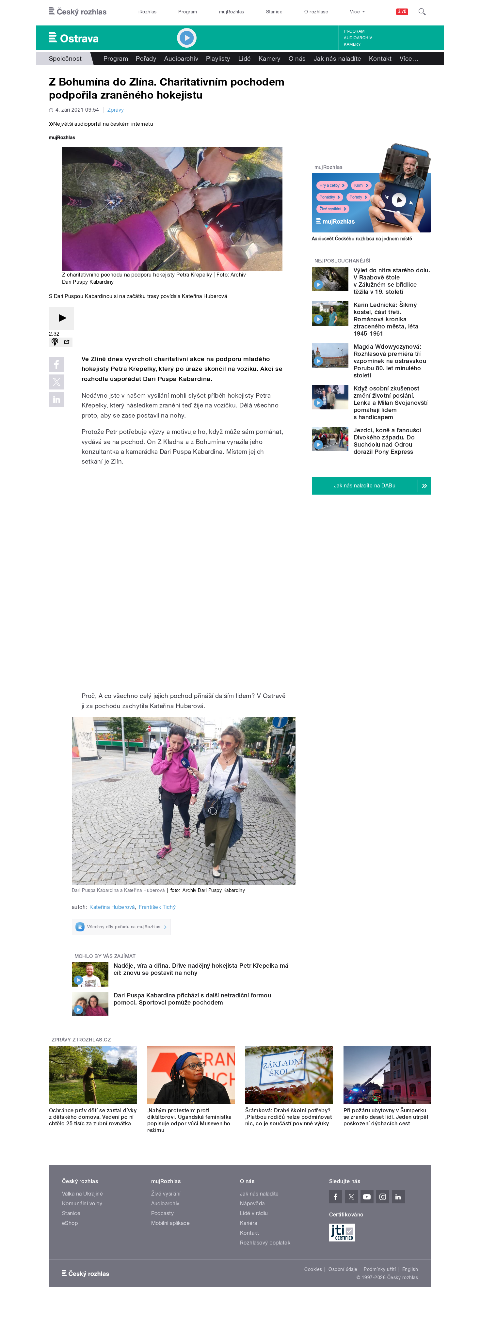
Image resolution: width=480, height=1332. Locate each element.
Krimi (358, 185)
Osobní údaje (343, 1269)
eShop (70, 1223)
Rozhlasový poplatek (265, 1243)
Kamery (352, 44)
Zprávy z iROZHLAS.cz (81, 1040)
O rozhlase (316, 11)
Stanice (274, 11)
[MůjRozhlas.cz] (62, 138)
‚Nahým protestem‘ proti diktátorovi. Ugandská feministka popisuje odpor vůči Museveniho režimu (189, 1120)
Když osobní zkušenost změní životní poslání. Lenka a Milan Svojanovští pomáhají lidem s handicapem (390, 402)
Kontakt (380, 58)
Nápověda (252, 1203)
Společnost (65, 58)
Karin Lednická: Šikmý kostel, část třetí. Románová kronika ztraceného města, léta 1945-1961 (386, 319)
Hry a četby (330, 185)
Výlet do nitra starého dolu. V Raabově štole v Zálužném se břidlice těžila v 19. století (392, 281)
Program (187, 11)
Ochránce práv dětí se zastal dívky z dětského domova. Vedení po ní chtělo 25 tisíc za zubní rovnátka (92, 1117)
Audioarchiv (358, 38)
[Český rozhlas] (77, 12)
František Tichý (157, 907)
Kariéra (248, 1223)
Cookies (313, 1269)
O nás (297, 58)
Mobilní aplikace (170, 1223)
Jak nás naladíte (337, 58)
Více (409, 58)
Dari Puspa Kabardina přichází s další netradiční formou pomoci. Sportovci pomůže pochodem (192, 999)
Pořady (146, 58)
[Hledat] (422, 12)
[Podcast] (55, 342)
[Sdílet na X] (56, 381)
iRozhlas (147, 11)
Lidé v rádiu (254, 1213)
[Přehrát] (61, 318)
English (410, 1269)
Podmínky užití (380, 1269)
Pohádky (327, 197)
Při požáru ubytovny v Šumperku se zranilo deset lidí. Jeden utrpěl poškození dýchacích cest (386, 1117)
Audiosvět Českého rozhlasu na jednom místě (362, 238)
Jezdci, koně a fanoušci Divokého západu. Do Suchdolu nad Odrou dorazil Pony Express (387, 441)
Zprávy (115, 110)
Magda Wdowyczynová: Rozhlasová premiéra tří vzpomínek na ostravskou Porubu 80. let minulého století (390, 361)
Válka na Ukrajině (82, 1194)
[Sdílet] (66, 342)
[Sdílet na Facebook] (56, 364)
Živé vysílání (330, 209)
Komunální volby (82, 1203)
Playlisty (218, 58)
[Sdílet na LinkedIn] (56, 399)
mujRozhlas (231, 11)
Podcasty (162, 1213)
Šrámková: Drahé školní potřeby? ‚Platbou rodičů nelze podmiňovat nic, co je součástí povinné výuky (288, 1117)
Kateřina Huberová (112, 907)
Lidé (244, 58)
